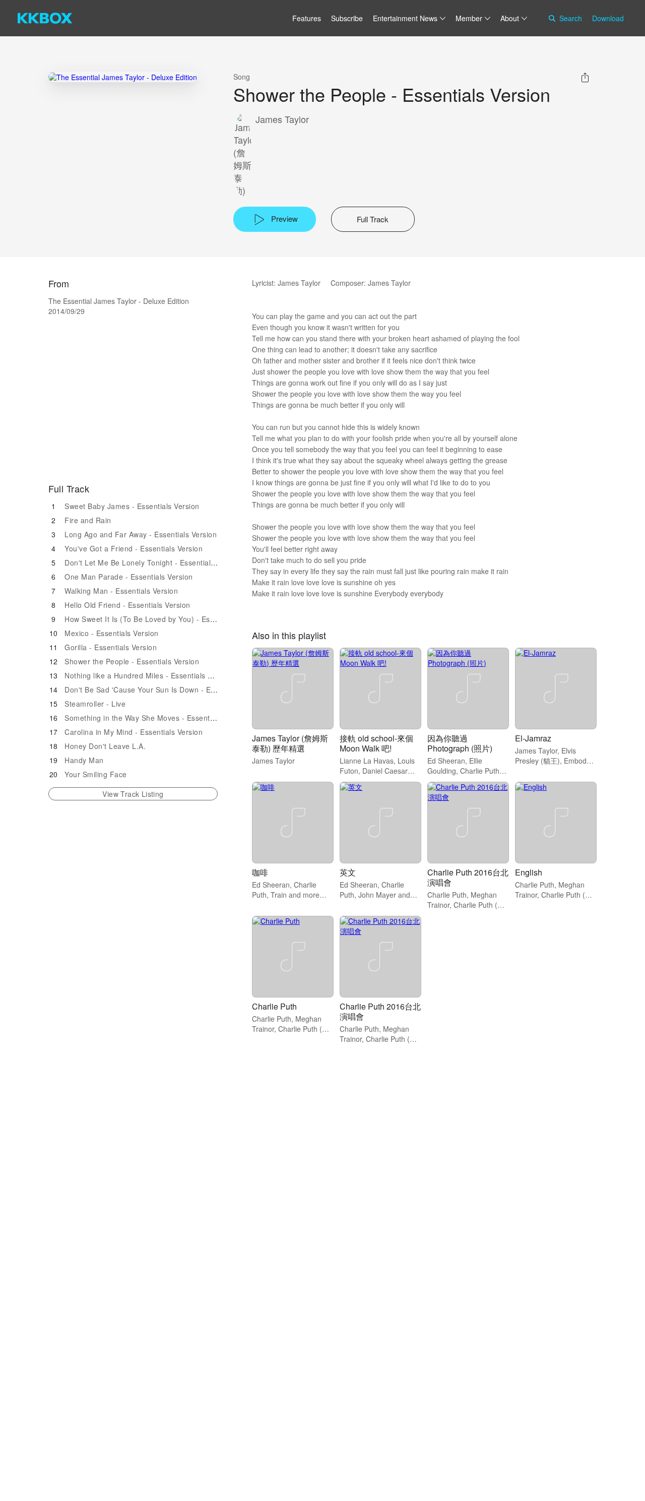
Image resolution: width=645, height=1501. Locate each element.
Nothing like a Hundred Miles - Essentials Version (148, 675)
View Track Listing (132, 794)
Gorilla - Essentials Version (110, 647)
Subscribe (347, 18)
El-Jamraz (533, 738)
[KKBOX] (45, 18)
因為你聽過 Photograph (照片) (459, 743)
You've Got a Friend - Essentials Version (133, 548)
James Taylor (282, 119)
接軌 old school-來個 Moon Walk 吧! (376, 743)
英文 (348, 872)
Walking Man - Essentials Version (121, 591)
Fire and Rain (87, 520)
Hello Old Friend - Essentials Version (127, 605)
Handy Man (84, 760)
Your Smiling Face (95, 774)
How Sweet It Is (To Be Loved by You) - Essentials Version (164, 619)
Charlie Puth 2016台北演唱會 (467, 877)
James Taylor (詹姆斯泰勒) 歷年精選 (290, 743)
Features (306, 18)
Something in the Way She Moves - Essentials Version (156, 718)
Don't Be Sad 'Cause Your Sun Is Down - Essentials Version (166, 689)
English (528, 872)
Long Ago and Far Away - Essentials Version (140, 534)
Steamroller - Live (94, 704)
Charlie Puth (274, 1006)
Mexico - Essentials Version (111, 633)
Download (608, 18)
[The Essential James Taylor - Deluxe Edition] (122, 77)
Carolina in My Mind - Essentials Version (133, 732)
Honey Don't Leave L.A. (105, 746)
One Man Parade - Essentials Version (128, 577)
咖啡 (260, 872)
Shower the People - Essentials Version (131, 661)
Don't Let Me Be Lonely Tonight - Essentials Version (153, 562)
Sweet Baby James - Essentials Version (132, 506)
